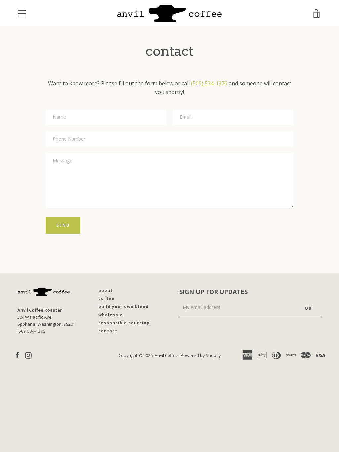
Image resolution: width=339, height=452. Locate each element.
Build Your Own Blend (123, 306)
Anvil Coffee (166, 355)
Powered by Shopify (201, 355)
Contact (107, 331)
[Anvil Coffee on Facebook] (17, 355)
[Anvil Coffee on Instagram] (28, 355)
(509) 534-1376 (209, 83)
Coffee (106, 298)
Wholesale (110, 315)
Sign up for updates (213, 291)
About (105, 290)
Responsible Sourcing (124, 323)
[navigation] (22, 13)
